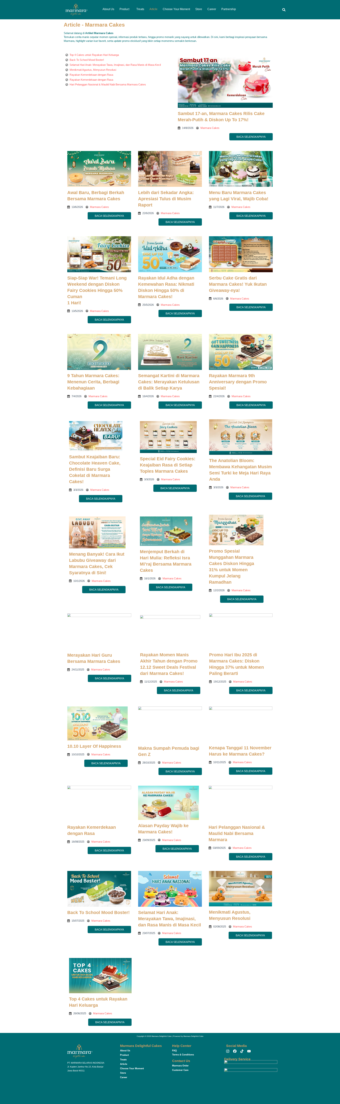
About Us (108, 9)
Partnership (228, 9)
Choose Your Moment (176, 9)
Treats (140, 9)
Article (153, 9)
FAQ (174, 1050)
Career (211, 9)
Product (124, 9)
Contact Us (181, 1061)
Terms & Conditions (183, 1054)
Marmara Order (180, 1065)
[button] (125, 9)
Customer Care (180, 1070)
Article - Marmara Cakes (94, 25)
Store (198, 9)
